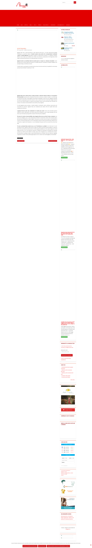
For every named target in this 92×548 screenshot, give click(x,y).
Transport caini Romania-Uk (69, 44)
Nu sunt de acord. (42, 546)
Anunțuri (68, 25)
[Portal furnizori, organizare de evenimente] (68, 508)
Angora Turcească (21, 141)
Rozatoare (53, 25)
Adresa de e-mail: (64, 350)
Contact (62, 475)
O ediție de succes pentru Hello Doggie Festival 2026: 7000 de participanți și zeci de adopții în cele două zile (68, 323)
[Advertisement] (46, 16)
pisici (18, 138)
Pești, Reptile (45, 25)
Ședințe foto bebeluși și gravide (67, 519)
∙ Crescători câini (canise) (65, 375)
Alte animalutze (60, 25)
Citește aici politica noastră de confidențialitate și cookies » (58, 546)
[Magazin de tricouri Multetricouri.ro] (68, 493)
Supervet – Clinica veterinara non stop (68, 37)
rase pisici (21, 138)
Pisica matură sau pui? (52, 141)
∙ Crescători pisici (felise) (65, 377)
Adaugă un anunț (64, 471)
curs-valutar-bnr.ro (65, 465)
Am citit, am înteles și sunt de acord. (30, 546)
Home (18, 25)
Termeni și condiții (64, 474)
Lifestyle (26, 25)
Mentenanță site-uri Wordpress (67, 516)
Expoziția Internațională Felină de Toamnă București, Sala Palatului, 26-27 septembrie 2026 (68, 234)
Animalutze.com (35, 3)
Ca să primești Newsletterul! (65, 470)
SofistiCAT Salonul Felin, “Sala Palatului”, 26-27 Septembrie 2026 (67, 140)
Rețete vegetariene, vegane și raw (67, 517)
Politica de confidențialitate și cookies (67, 472)
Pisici (35, 25)
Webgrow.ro (68, 529)
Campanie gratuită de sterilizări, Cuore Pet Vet (69, 33)
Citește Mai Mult (64, 157)
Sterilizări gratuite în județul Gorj (68, 48)
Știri (21, 25)
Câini (30, 25)
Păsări (39, 25)
